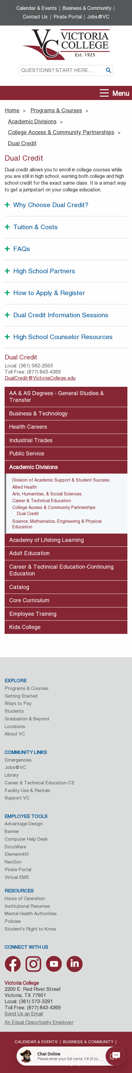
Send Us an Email (24, 1014)
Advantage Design (24, 823)
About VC (15, 733)
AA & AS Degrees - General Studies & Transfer (56, 396)
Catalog (19, 587)
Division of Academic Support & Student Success (61, 480)
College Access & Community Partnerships (61, 132)
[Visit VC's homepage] (66, 44)
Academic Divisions (32, 121)
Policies (13, 921)
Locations (15, 726)
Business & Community (87, 8)
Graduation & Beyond (27, 718)
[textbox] (66, 70)
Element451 (17, 854)
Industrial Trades (30, 440)
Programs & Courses (56, 110)
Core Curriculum (29, 600)
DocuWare (15, 846)
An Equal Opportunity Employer (39, 1022)
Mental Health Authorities (31, 913)
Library (12, 775)
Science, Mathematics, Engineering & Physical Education (57, 524)
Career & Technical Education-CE (40, 782)
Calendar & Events (36, 8)
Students (14, 711)
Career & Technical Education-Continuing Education (61, 570)
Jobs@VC (98, 17)
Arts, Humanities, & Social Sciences (47, 493)
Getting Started (21, 696)
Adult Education (29, 553)
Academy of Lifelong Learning (46, 540)
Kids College (25, 627)
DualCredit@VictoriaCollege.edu (40, 378)
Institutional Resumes (27, 906)
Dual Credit (22, 143)
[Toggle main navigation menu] (104, 93)
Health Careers (28, 426)
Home (12, 110)
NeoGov (13, 861)
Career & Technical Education (41, 500)
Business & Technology (38, 413)
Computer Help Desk (26, 839)
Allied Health (24, 487)
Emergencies (18, 760)
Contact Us (35, 17)
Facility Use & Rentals (27, 790)
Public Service (26, 453)
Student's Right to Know (30, 928)
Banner (12, 831)
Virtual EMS (17, 877)
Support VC (17, 797)
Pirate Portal (67, 17)
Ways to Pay (18, 703)
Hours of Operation (25, 898)
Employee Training (32, 614)
